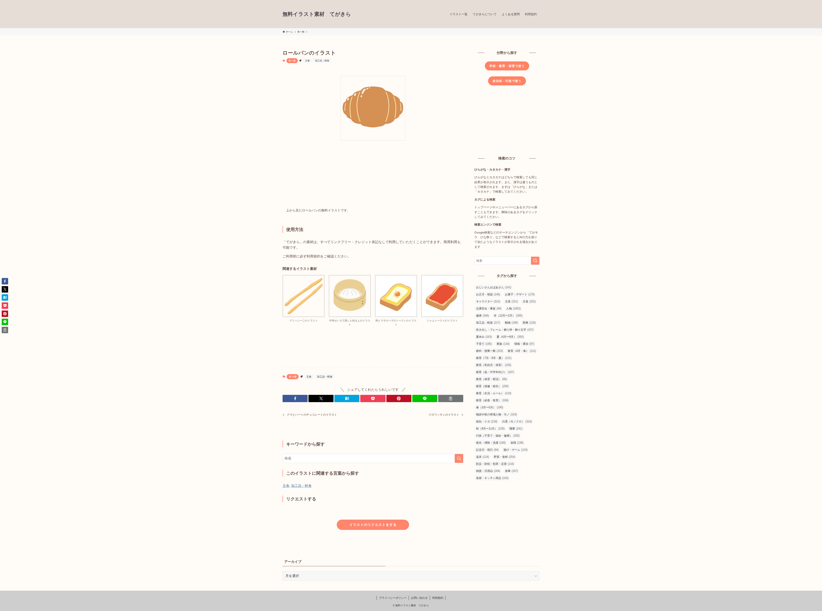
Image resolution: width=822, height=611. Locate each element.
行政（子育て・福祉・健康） (498, 435)
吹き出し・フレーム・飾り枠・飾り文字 (504, 329)
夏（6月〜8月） (510, 336)
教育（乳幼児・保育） (493, 365)
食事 (511, 471)
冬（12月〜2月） (508, 315)
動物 (511, 322)
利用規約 (437, 597)
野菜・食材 (504, 456)
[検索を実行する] (459, 458)
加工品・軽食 (322, 60)
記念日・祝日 (487, 449)
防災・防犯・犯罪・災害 (495, 463)
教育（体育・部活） (491, 379)
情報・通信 (524, 343)
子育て (484, 343)
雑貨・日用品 (488, 471)
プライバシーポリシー (393, 597)
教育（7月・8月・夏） (493, 358)
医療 (529, 322)
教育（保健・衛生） (492, 386)
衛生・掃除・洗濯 (491, 442)
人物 (513, 308)
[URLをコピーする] (450, 398)
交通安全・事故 (488, 308)
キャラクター (488, 301)
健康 (482, 315)
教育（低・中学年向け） (495, 372)
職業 (515, 428)
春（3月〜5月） (489, 407)
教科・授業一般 (489, 350)
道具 (482, 456)
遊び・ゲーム (515, 449)
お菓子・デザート (520, 294)
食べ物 (292, 60)
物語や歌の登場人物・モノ (496, 414)
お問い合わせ (419, 597)
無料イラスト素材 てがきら (317, 14)
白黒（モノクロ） (517, 421)
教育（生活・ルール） (493, 393)
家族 (503, 343)
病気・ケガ (486, 421)
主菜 (511, 301)
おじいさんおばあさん (493, 287)
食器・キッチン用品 (492, 478)
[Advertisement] (373, 175)
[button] (295, 398)
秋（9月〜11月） (490, 428)
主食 (307, 60)
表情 (517, 442)
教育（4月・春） (522, 350)
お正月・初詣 (488, 294)
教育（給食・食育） (492, 400)
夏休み (484, 336)
